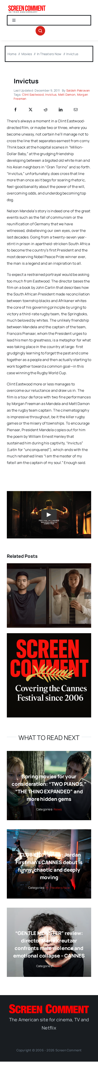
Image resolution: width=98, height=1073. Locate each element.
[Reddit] (45, 109)
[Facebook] (15, 109)
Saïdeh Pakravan (78, 90)
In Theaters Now (58, 888)
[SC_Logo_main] (49, 1006)
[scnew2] (27, 6)
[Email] (76, 109)
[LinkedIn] (61, 109)
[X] (30, 109)
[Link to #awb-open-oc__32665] (40, 31)
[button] (10, 595)
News (58, 809)
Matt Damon (66, 94)
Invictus (51, 94)
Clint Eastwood (33, 94)
